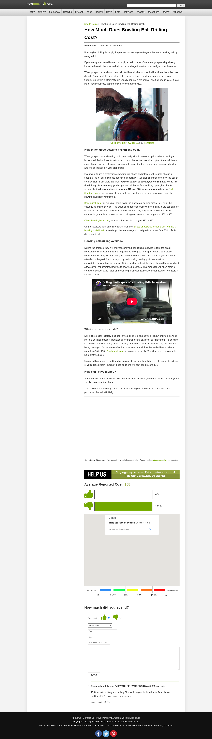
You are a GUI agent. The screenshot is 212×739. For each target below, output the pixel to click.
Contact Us (88, 718)
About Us (76, 718)
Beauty (42, 12)
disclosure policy (160, 460)
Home (109, 12)
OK (150, 529)
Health (99, 12)
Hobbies (67, 12)
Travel (166, 12)
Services (128, 12)
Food (89, 12)
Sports (141, 12)
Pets (117, 12)
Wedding (177, 12)
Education (54, 12)
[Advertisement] (132, 427)
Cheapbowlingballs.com (96, 220)
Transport (153, 12)
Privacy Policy (103, 718)
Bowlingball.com (92, 203)
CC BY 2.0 (133, 143)
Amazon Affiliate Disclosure (126, 718)
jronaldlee (149, 143)
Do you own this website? (119, 529)
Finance (79, 12)
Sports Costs (90, 24)
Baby (32, 12)
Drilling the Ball (118, 143)
